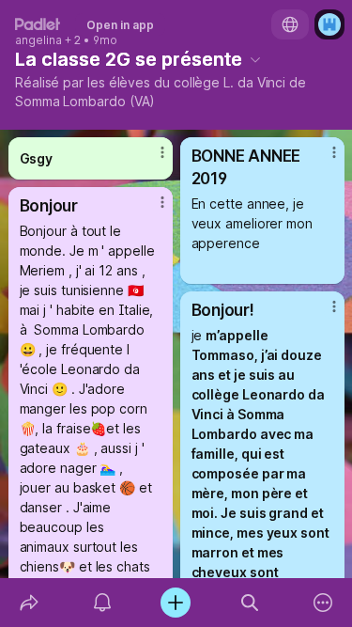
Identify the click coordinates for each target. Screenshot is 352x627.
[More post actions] (150, 160)
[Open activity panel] (102, 602)
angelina (38, 40)
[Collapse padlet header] (255, 59)
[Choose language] (290, 24)
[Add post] (175, 602)
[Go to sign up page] (329, 24)
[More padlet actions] (323, 602)
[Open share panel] (29, 602)
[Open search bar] (249, 602)
